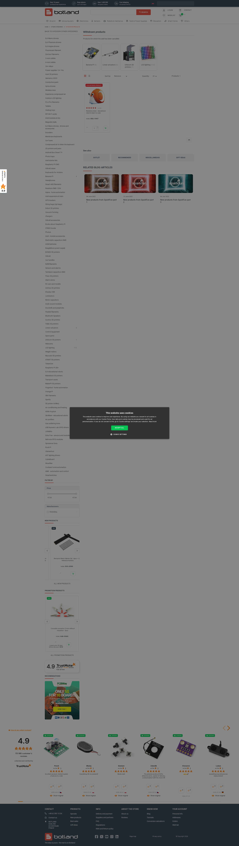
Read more (153, 422)
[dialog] (119, 423)
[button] (119, 434)
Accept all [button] (119, 428)
